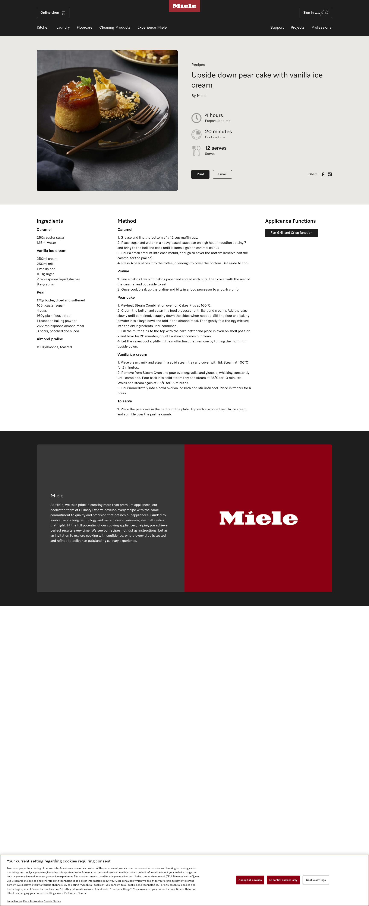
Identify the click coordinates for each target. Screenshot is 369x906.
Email (222, 174)
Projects (298, 27)
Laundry (63, 27)
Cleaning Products (114, 27)
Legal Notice (14, 901)
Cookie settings (316, 879)
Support (277, 27)
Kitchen (43, 27)
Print (200, 174)
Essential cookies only (283, 879)
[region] (184, 880)
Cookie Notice (52, 901)
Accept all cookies (250, 879)
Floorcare (84, 27)
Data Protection (33, 901)
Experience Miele (152, 27)
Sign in (308, 13)
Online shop (49, 13)
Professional (321, 27)
